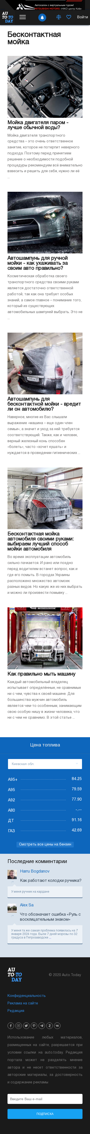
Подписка (45, 1114)
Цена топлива (45, 745)
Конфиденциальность (27, 996)
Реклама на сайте (23, 1003)
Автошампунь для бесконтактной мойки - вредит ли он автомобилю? (44, 404)
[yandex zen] (49, 1025)
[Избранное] (69, 17)
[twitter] (26, 1025)
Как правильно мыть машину (42, 674)
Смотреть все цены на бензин (45, 844)
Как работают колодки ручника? (51, 881)
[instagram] (18, 1025)
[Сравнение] (59, 17)
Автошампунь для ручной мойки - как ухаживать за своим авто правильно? (38, 263)
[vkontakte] (57, 1025)
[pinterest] (34, 1025)
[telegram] (41, 1025)
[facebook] (11, 1025)
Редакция (16, 1011)
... (50, 937)
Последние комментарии (37, 862)
